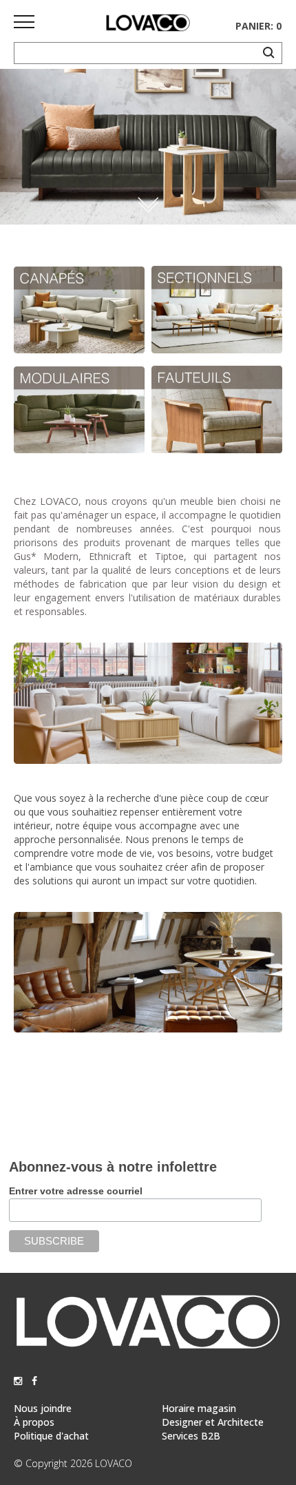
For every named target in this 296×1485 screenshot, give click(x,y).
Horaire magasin (199, 1408)
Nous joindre (43, 1408)
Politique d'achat (51, 1435)
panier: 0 (258, 25)
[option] (148, 147)
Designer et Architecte (213, 1422)
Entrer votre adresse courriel (75, 1190)
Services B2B (191, 1435)
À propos (34, 1422)
